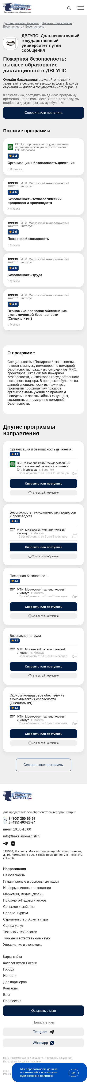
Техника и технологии (20, 932)
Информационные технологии (27, 888)
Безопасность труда (25, 635)
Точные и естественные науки (26, 938)
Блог (7, 994)
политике (46, 1075)
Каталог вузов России (20, 963)
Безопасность (12, 26)
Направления (14, 869)
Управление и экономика (22, 944)
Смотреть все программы (43, 765)
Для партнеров (15, 982)
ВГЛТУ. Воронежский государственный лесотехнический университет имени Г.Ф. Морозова (43, 466)
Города (8, 969)
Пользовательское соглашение (22, 1061)
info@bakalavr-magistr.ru (22, 836)
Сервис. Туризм (15, 913)
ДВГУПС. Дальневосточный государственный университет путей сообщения (50, 43)
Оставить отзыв (43, 1010)
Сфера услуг (13, 925)
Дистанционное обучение (21, 23)
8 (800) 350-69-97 (22, 818)
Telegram (40, 1032)
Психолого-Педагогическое (24, 900)
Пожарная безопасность (29, 576)
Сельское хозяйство (19, 907)
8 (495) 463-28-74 (22, 822)
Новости (9, 975)
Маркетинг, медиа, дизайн (23, 894)
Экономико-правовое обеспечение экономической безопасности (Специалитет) (37, 699)
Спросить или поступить (43, 112)
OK (73, 1072)
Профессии (12, 1001)
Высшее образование (57, 23)
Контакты (10, 988)
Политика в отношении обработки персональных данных (37, 1057)
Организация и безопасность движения (41, 449)
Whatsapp (40, 1043)
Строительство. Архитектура (25, 919)
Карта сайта (12, 957)
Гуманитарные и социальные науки (31, 881)
